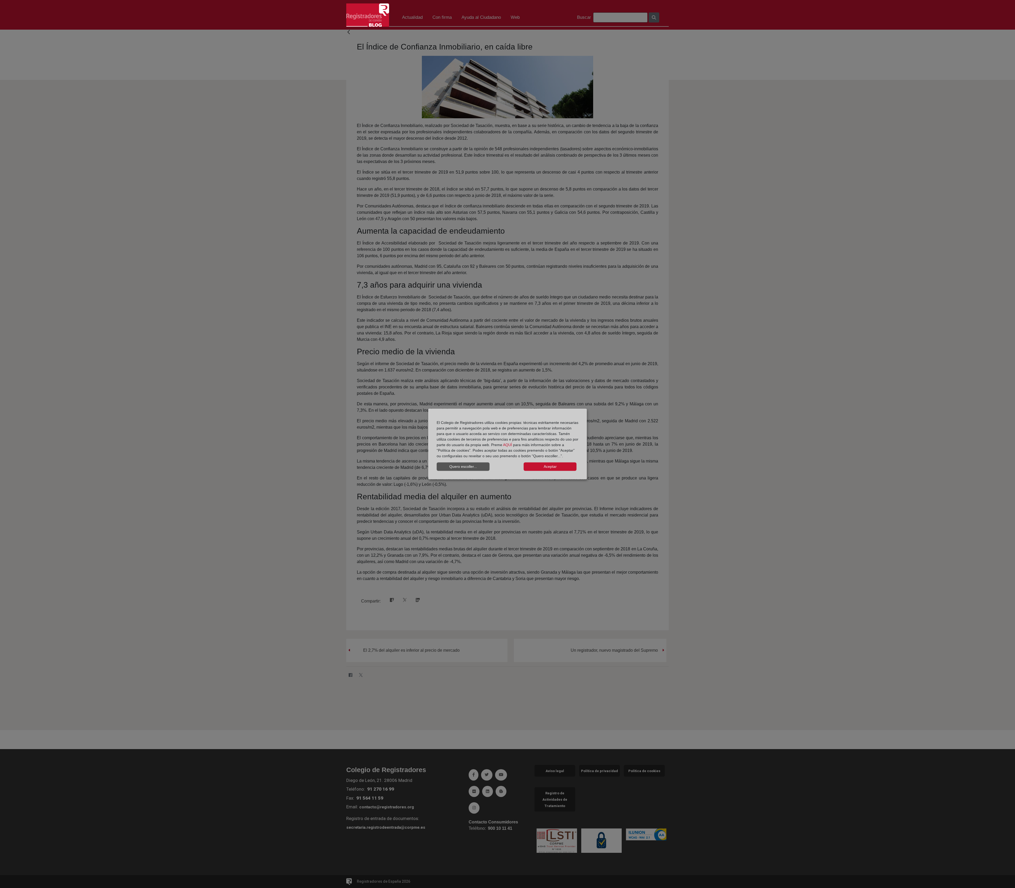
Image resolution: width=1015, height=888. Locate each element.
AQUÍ (507, 444)
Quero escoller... (463, 466)
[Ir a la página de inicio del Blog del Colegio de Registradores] (367, 14)
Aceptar (550, 466)
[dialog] (507, 444)
